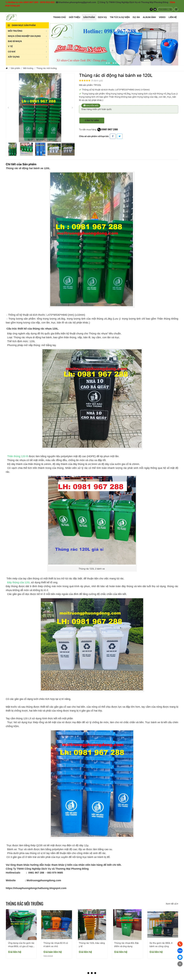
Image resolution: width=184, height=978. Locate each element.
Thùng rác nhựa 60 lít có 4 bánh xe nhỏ (55, 945)
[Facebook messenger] (180, 957)
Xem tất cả (171, 903)
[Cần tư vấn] (176, 9)
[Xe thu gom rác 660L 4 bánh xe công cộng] (162, 924)
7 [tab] (120, 63)
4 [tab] (113, 63)
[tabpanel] (113, 43)
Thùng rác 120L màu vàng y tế (92, 945)
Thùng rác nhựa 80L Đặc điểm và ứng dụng (126, 945)
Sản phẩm (15, 68)
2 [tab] (109, 63)
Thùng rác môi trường (46, 68)
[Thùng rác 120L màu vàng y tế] (92, 924)
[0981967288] (180, 944)
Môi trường (28, 68)
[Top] (180, 963)
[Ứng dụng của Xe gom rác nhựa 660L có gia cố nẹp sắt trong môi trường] (21, 924)
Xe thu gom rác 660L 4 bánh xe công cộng (161, 945)
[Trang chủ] (7, 68)
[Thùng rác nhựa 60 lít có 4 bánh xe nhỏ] (56, 924)
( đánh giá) (97, 80)
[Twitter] (119, 136)
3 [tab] (111, 63)
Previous (52, 44)
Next (174, 44)
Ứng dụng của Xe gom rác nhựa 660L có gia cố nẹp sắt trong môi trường (21, 945)
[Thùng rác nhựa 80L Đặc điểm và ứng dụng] (127, 924)
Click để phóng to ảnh (41, 139)
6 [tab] (118, 63)
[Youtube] (155, 9)
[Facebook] (151, 9)
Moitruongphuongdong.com (43, 880)
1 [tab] (106, 63)
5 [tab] (116, 63)
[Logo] (11, 17)
